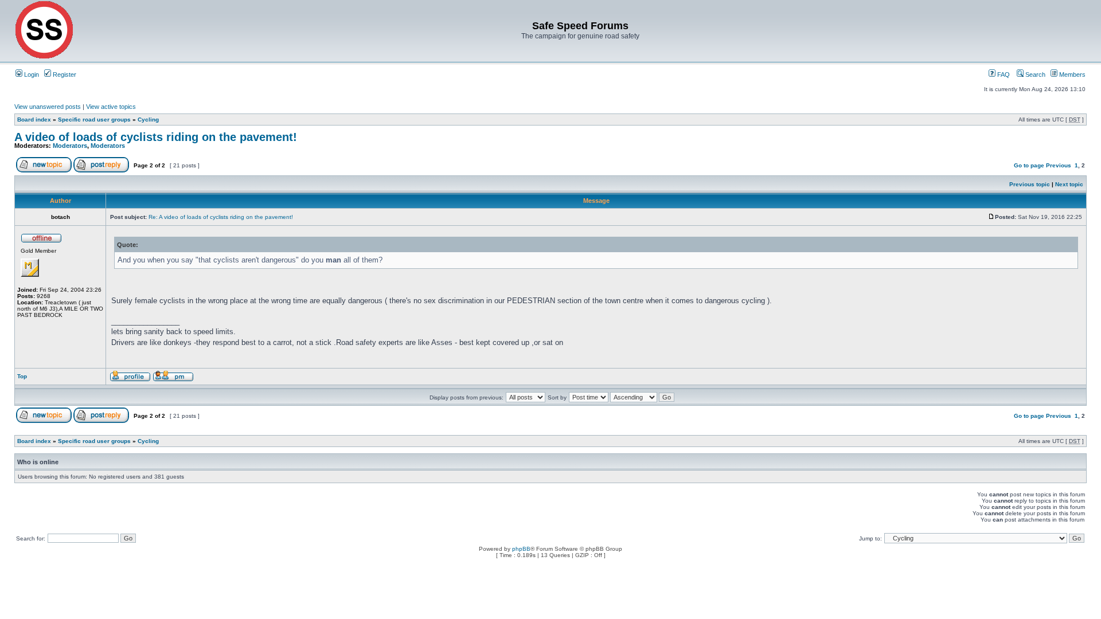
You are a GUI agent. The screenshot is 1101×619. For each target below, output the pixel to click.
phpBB (521, 549)
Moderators (70, 145)
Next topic (1069, 184)
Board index (34, 119)
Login (30, 74)
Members (1071, 74)
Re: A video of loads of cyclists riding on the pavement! (221, 217)
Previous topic (1029, 184)
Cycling (148, 119)
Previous (1058, 165)
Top (22, 376)
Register (63, 74)
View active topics (111, 106)
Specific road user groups (94, 119)
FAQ (1002, 74)
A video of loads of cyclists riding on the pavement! (155, 137)
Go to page (1029, 165)
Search (1034, 74)
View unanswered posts (47, 106)
